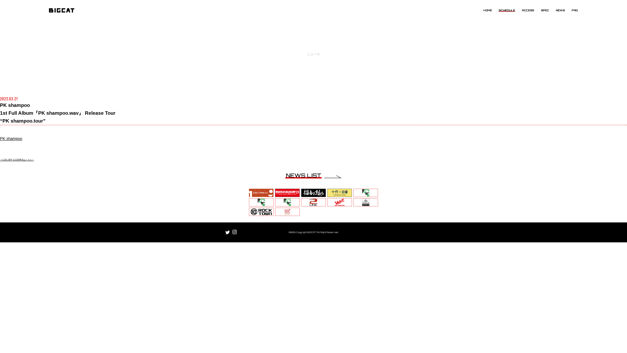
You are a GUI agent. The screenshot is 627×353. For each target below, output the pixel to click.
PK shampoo (11, 138)
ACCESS (528, 10)
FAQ (575, 10)
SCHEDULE (507, 10)
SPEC (545, 10)
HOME (487, 10)
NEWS (560, 10)
